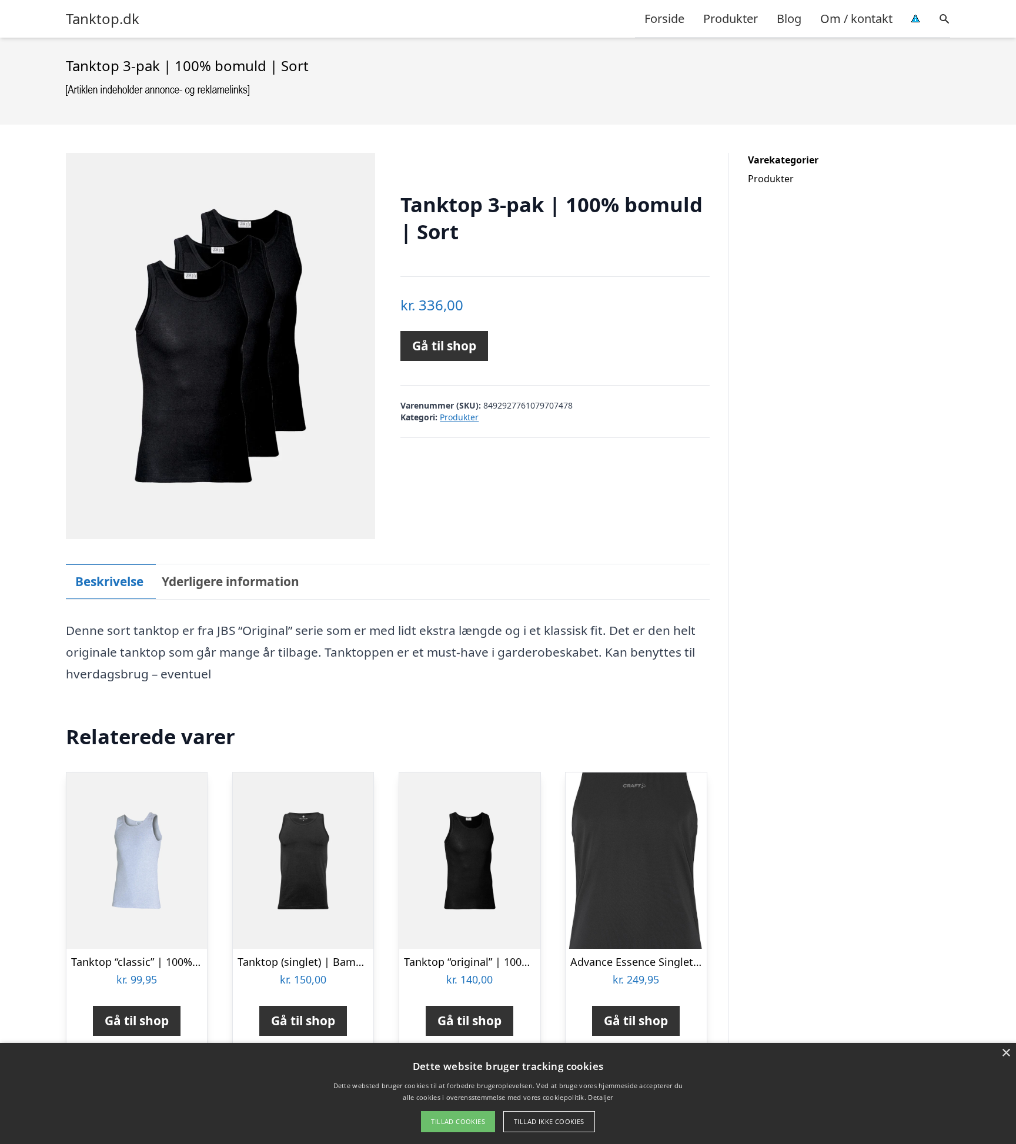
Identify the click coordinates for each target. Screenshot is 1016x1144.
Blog (789, 18)
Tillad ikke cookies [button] (549, 1121)
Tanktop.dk (102, 18)
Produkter (730, 18)
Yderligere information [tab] (230, 581)
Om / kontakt (856, 18)
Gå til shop (444, 345)
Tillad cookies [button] (458, 1121)
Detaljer (600, 1097)
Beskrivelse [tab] (109, 581)
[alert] (508, 1093)
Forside (664, 18)
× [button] (1005, 1053)
